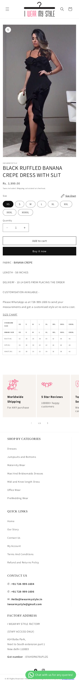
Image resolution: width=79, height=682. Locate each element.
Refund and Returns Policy (23, 562)
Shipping (20, 188)
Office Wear (14, 490)
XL (53, 204)
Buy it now (39, 251)
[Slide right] (48, 423)
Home (10, 521)
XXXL (9, 212)
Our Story (13, 529)
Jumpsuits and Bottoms (21, 457)
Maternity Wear (16, 465)
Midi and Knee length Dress (23, 481)
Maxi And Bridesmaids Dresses (25, 473)
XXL (66, 204)
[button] (7, 9)
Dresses (12, 448)
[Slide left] (31, 423)
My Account (14, 546)
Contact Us (13, 537)
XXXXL (25, 212)
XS (8, 204)
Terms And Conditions (20, 554)
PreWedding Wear (17, 498)
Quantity (7, 220)
